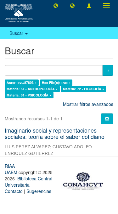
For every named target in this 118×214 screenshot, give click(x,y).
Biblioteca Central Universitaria (28, 181)
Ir (107, 70)
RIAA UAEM (12, 169)
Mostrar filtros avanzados (88, 104)
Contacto (14, 191)
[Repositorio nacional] (85, 180)
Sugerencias (38, 191)
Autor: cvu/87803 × (22, 82)
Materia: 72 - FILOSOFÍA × (83, 88)
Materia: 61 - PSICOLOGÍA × (29, 95)
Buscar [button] (17, 33)
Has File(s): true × (56, 82)
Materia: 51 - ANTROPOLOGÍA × (32, 88)
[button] (55, 5)
